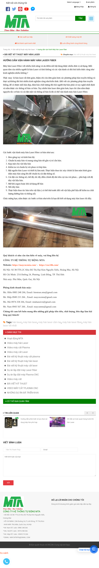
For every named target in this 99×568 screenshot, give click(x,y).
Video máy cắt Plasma (18, 347)
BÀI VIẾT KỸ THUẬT (17, 383)
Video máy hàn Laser (17, 343)
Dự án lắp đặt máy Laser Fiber (22, 370)
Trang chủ (6, 49)
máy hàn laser (30, 322)
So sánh (4, 553)
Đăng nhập (80, 7)
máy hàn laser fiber (72, 322)
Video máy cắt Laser (17, 352)
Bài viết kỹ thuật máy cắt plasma (23, 356)
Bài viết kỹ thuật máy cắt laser (22, 365)
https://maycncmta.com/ (24, 265)
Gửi (8, 483)
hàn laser (17, 322)
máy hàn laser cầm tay (49, 322)
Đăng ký (93, 7)
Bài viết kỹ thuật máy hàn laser (24, 49)
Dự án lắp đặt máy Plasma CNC (23, 374)
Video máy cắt (14, 379)
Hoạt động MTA (15, 338)
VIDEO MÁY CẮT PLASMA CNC (22, 388)
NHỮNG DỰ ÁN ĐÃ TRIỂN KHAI (23, 392)
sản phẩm (90, 2)
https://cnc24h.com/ (49, 265)
